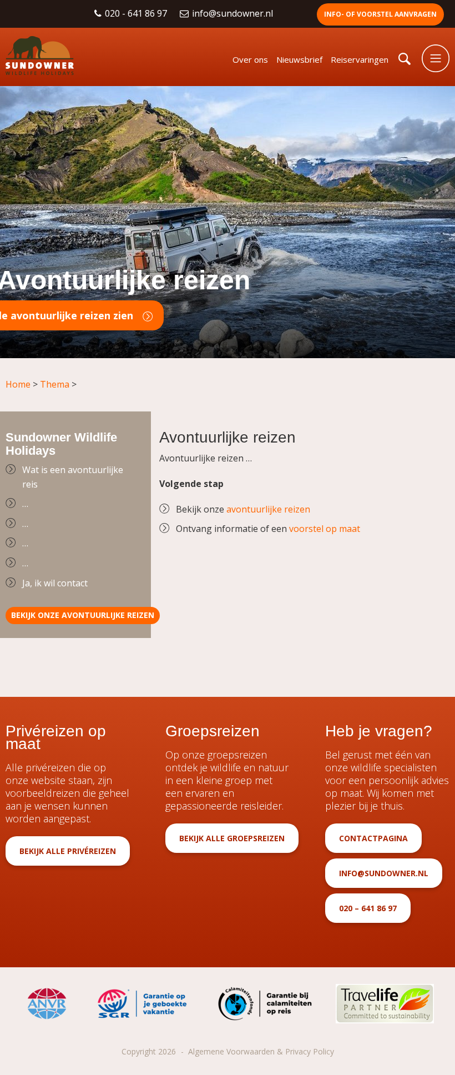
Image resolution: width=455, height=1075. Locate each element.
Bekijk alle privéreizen (67, 851)
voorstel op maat (324, 529)
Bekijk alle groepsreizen (232, 838)
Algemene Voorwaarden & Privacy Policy (261, 1051)
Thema (54, 384)
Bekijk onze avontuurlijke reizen (82, 615)
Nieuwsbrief (299, 59)
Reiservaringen (359, 59)
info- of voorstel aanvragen (380, 14)
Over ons (250, 59)
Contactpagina (373, 838)
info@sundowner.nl (233, 13)
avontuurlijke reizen (268, 509)
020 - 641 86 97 (137, 13)
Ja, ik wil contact (55, 583)
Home (18, 384)
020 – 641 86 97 (368, 908)
